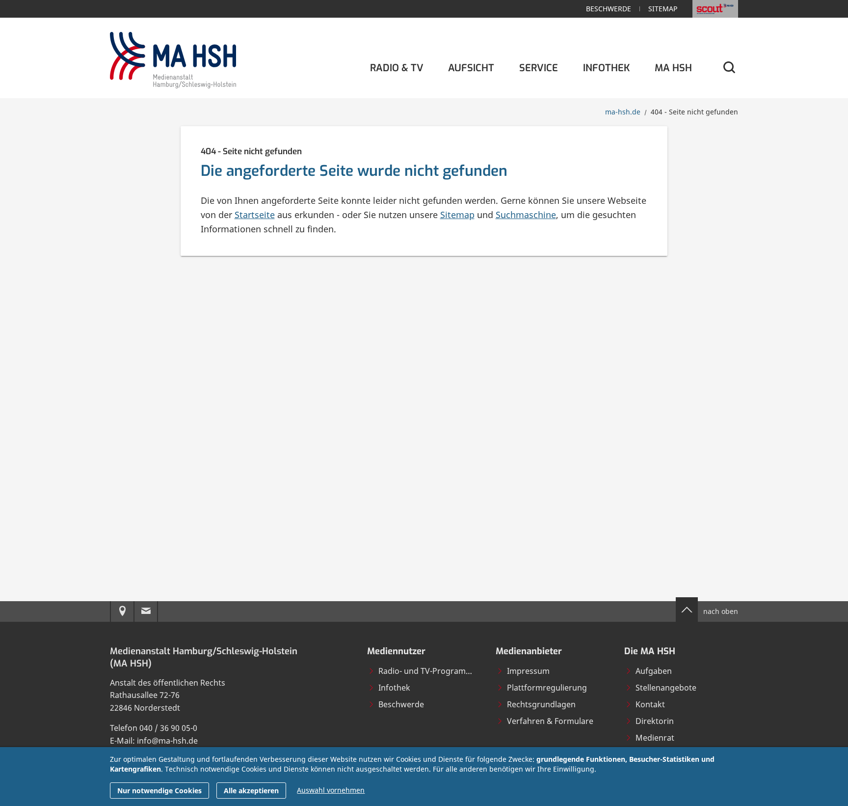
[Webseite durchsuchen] (728, 68)
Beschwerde (608, 8)
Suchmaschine (526, 215)
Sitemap (662, 8)
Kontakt (650, 704)
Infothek (394, 687)
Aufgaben (654, 671)
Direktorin (655, 721)
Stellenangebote (666, 687)
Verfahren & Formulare (550, 721)
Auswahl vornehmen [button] (331, 790)
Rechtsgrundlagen (541, 704)
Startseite (255, 215)
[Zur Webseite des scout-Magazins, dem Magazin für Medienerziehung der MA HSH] (715, 9)
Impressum (528, 671)
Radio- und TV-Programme (427, 671)
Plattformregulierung (547, 687)
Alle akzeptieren (251, 790)
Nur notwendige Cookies (159, 790)
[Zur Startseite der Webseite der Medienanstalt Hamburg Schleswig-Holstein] (173, 58)
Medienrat (655, 737)
